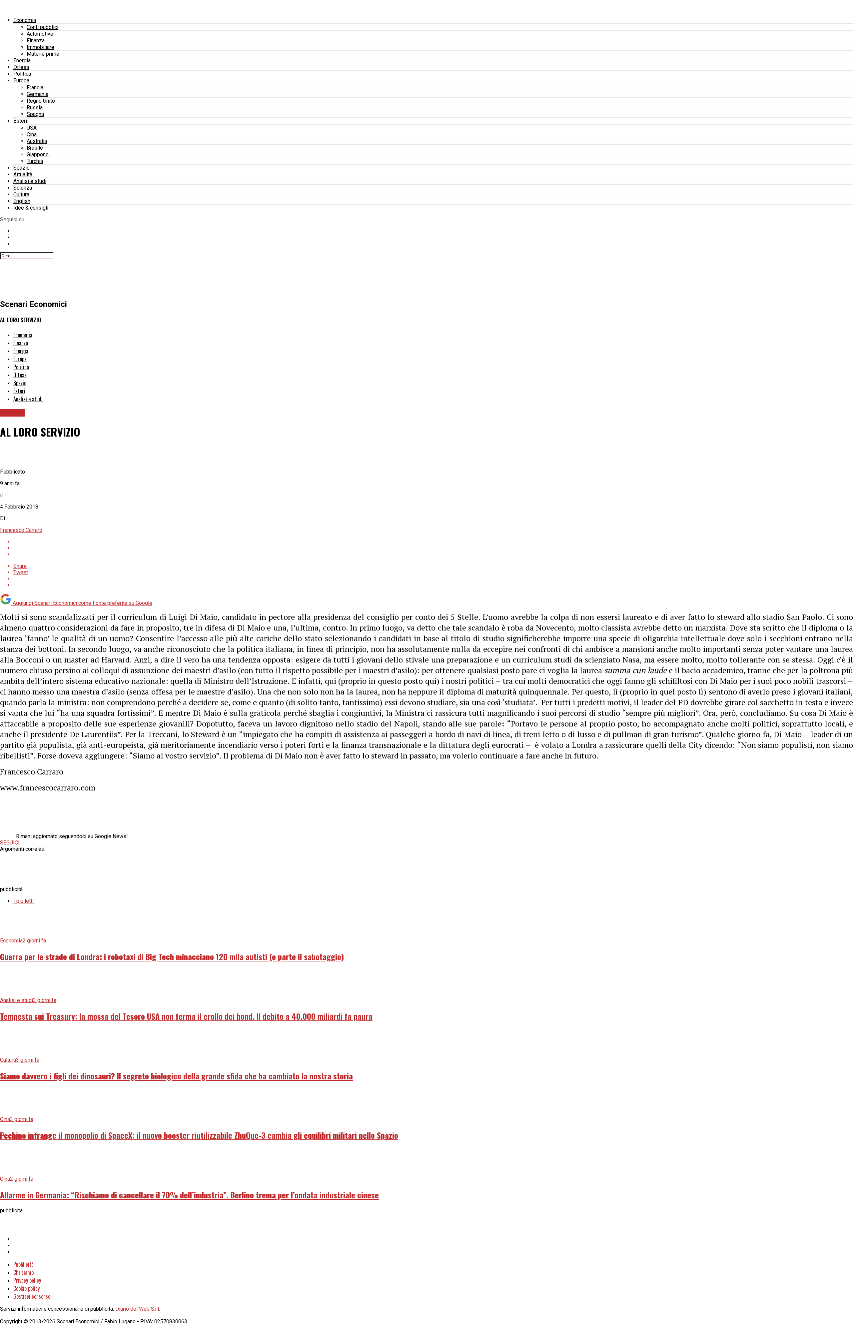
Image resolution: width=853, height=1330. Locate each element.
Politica (22, 74)
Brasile (35, 148)
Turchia (35, 161)
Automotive (40, 34)
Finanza (36, 40)
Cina (32, 134)
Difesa (21, 67)
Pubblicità (23, 1264)
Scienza (22, 188)
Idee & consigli (30, 208)
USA (32, 128)
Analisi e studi (29, 181)
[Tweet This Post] (433, 548)
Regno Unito (41, 101)
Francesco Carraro (21, 530)
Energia (22, 60)
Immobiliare (40, 47)
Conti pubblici (42, 27)
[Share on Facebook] (433, 542)
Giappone (38, 154)
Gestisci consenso (31, 1296)
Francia (35, 87)
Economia (24, 20)
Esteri (20, 121)
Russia (35, 107)
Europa (21, 80)
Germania (37, 94)
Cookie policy (26, 1288)
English (21, 201)
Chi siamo (23, 1272)
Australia (37, 141)
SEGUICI (10, 842)
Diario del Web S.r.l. (137, 1309)
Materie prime (43, 54)
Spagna (35, 114)
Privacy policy (27, 1280)
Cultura (21, 194)
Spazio (21, 168)
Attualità (22, 174)
